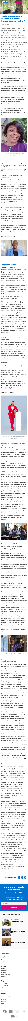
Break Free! (4, 833)
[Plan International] (4, 2)
